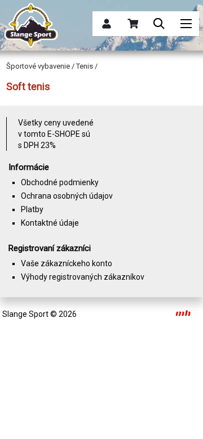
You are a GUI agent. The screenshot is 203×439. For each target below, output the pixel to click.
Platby (32, 209)
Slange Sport (25, 314)
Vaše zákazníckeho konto (66, 263)
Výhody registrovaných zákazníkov (82, 276)
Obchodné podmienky (60, 182)
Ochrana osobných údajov (67, 195)
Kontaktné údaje (50, 222)
